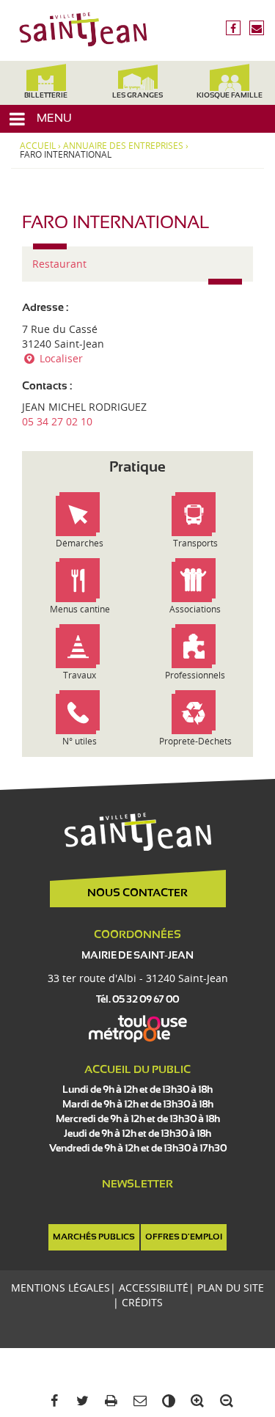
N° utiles (79, 741)
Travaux (79, 675)
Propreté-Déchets (195, 741)
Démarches (79, 543)
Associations (195, 609)
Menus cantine (80, 609)
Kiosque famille (230, 95)
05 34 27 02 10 (57, 421)
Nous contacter (137, 893)
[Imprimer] (109, 1401)
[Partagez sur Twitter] (80, 1401)
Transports (195, 543)
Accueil (38, 146)
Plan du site (230, 1288)
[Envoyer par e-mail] (137, 1401)
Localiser (60, 358)
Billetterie (45, 95)
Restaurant (59, 264)
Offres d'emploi (183, 1237)
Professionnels (195, 675)
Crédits (142, 1302)
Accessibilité (153, 1288)
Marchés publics (94, 1237)
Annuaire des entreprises (123, 146)
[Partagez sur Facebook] (51, 1401)
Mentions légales (60, 1288)
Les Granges (137, 95)
